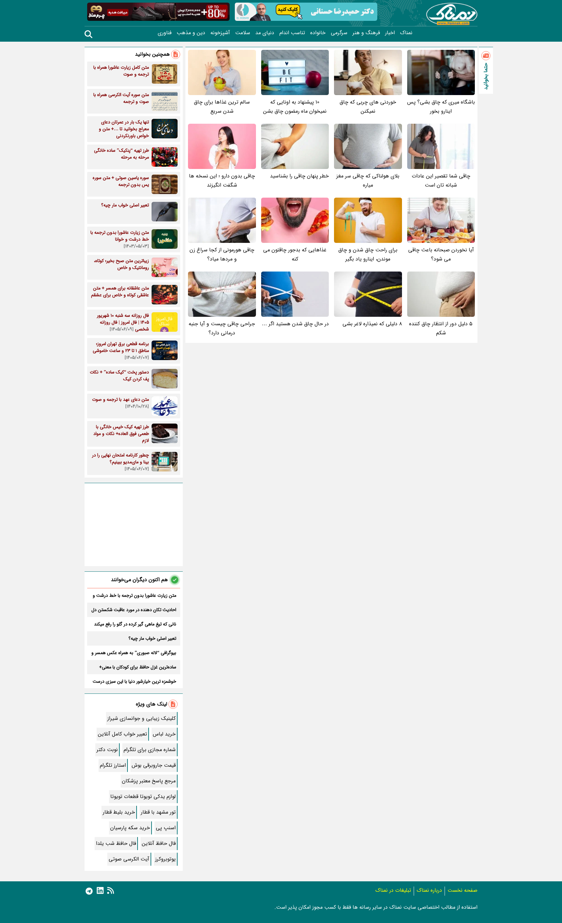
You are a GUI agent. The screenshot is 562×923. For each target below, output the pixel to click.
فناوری (164, 33)
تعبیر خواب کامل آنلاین (122, 734)
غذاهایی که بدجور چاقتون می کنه (295, 254)
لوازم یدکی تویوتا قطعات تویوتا (143, 796)
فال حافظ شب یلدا (116, 843)
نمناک (406, 33)
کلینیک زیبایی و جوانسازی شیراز (141, 718)
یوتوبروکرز (165, 859)
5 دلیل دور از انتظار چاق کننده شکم (441, 328)
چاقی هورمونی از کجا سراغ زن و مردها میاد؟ (222, 254)
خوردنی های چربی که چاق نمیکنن (368, 106)
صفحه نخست (462, 890)
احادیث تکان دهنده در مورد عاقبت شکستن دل (133, 610)
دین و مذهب (191, 33)
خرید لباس (164, 734)
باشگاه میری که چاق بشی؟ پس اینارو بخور (441, 106)
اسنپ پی (166, 828)
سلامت (242, 33)
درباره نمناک (429, 890)
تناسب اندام (292, 33)
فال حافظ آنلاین (159, 843)
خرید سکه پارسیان (130, 828)
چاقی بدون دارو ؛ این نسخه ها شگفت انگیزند (222, 180)
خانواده (318, 33)
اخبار (390, 33)
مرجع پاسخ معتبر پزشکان (149, 781)
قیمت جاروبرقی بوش (154, 765)
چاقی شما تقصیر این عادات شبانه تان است (441, 180)
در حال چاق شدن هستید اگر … (295, 324)
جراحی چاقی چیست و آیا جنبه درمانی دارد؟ (222, 328)
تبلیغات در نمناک (393, 890)
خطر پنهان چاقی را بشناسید (299, 176)
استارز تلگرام (113, 765)
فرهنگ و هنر (366, 33)
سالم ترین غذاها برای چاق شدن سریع (222, 106)
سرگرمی (339, 33)
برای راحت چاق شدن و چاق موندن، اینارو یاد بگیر (367, 254)
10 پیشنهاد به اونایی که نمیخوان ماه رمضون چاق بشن (295, 106)
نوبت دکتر (107, 750)
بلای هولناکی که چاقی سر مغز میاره (367, 180)
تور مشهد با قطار (158, 812)
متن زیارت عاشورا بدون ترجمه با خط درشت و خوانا (134, 595)
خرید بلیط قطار (119, 812)
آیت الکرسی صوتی (129, 859)
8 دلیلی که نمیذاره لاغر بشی (372, 324)
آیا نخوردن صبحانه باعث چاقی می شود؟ (441, 254)
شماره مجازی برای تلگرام (150, 750)
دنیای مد (264, 33)
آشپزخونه (220, 33)
